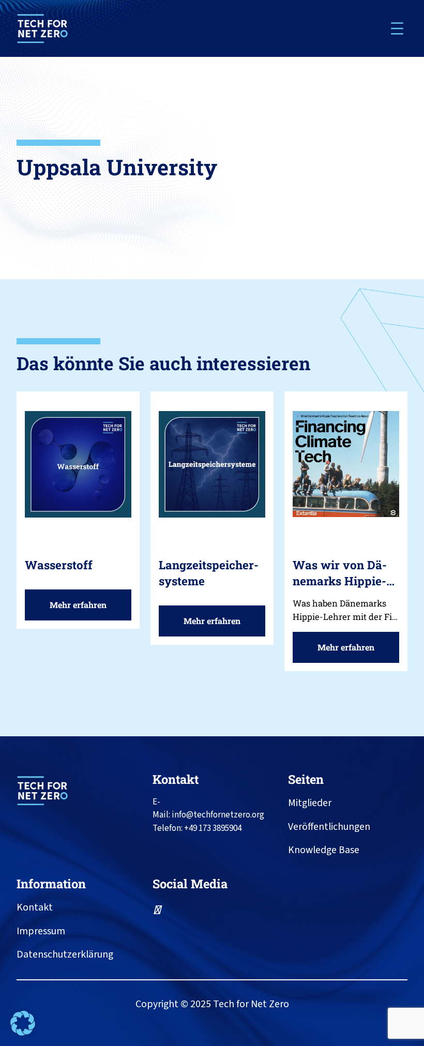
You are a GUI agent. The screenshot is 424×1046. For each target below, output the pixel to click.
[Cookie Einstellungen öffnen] (22, 1033)
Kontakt (176, 779)
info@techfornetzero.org (218, 815)
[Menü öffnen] (397, 28)
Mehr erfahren (82, 609)
